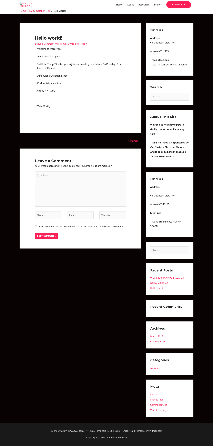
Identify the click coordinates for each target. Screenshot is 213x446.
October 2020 (157, 341)
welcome (61, 43)
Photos (158, 4)
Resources (144, 4)
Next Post (134, 140)
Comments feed (158, 404)
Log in (153, 394)
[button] (178, 4)
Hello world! (156, 288)
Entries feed (156, 399)
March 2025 (156, 336)
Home (119, 4)
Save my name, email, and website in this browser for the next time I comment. (82, 226)
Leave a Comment (44, 43)
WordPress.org (158, 410)
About (130, 4)
